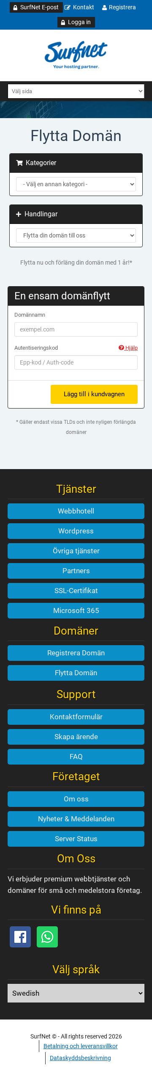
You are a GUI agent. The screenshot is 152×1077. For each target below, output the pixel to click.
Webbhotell (76, 511)
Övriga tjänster (76, 551)
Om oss (76, 799)
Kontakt (83, 7)
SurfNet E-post (39, 7)
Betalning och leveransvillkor (80, 1046)
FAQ (76, 756)
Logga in (79, 22)
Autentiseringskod (76, 348)
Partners (76, 570)
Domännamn (29, 315)
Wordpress (76, 531)
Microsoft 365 (76, 610)
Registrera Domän (76, 653)
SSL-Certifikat (76, 590)
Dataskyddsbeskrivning (80, 1058)
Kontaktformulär (76, 716)
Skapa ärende (76, 736)
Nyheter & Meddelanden (76, 819)
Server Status (76, 838)
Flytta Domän (76, 672)
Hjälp (131, 348)
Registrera (122, 7)
